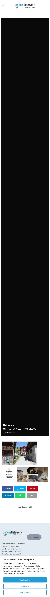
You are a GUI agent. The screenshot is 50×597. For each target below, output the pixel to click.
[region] (25, 576)
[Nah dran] (47, 557)
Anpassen (25, 586)
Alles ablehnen (25, 592)
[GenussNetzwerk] (25, 5)
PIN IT (26, 453)
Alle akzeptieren (25, 580)
